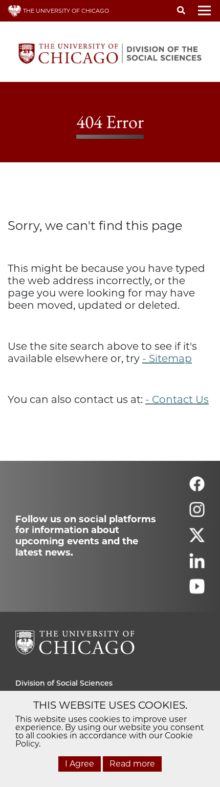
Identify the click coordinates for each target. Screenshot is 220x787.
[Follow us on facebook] (197, 488)
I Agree (79, 764)
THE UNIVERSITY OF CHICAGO (65, 10)
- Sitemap (167, 358)
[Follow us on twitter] (197, 539)
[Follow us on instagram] (197, 514)
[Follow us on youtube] (197, 590)
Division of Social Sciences (64, 683)
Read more (132, 764)
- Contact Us (177, 399)
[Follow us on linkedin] (197, 565)
